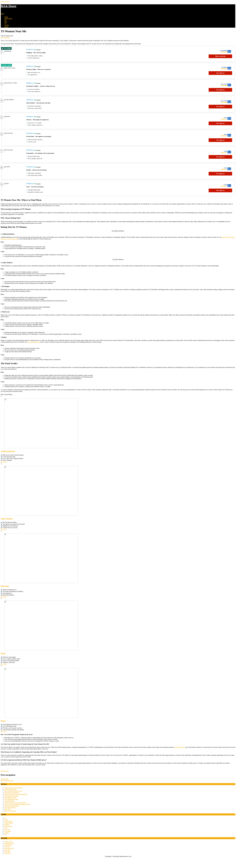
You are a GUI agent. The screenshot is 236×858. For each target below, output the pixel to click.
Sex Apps (7, 829)
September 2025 (9, 843)
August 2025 (8, 845)
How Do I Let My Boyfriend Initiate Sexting (17, 804)
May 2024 (7, 851)
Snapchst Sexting (9, 801)
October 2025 (8, 841)
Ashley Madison (7, 519)
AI (5, 23)
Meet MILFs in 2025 (10, 797)
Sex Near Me (4, 779)
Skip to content (5, 1)
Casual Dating (8, 821)
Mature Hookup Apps (7, 780)
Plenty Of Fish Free (10, 811)
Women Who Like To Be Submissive (15, 802)
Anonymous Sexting (10, 789)
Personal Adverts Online (11, 796)
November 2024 (9, 848)
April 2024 (7, 853)
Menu (2, 13)
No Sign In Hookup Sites (11, 792)
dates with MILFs (180, 747)
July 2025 (7, 846)
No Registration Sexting (11, 799)
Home (6, 17)
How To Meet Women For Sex (13, 791)
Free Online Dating (9, 807)
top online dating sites (33, 342)
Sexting (6, 25)
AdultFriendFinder (8, 451)
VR (5, 20)
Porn (5, 22)
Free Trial (3, 462)
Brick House (8, 6)
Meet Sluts (7, 809)
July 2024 (7, 850)
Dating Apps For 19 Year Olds (13, 787)
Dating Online (8, 823)
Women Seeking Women (11, 806)
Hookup (6, 824)
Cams (6, 27)
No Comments (5, 37)
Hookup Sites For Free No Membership (15, 794)
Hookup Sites (8, 18)
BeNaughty (5, 586)
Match (3, 653)
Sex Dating (7, 831)
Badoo (3, 721)
